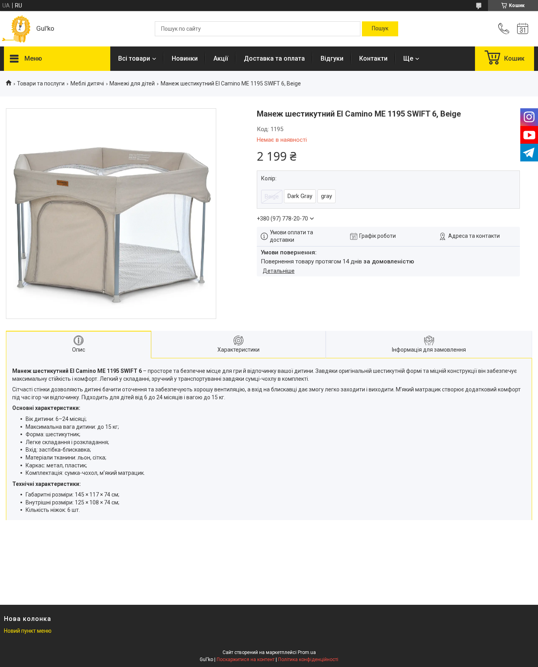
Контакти (373, 58)
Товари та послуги (41, 83)
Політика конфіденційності (308, 659)
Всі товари (134, 58)
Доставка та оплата (274, 58)
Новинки (185, 58)
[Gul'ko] (16, 29)
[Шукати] (380, 28)
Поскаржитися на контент (246, 659)
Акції (220, 58)
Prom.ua (307, 652)
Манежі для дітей (132, 83)
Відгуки (332, 58)
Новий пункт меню (28, 631)
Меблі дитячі (87, 83)
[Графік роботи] (522, 29)
